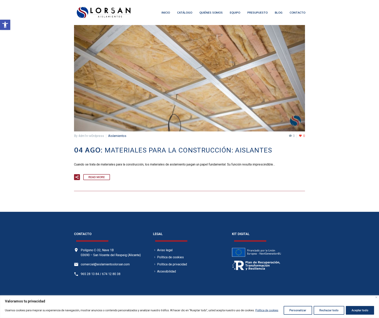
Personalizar (297, 310)
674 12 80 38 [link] (111, 274)
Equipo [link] (235, 12)
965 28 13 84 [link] (90, 274)
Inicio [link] (165, 12)
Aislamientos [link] (117, 136)
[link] (5, 25)
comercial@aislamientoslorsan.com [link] (105, 264)
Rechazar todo (329, 310)
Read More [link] (96, 177)
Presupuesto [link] (257, 12)
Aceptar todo (360, 310)
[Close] (376, 297)
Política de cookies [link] (266, 310)
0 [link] (294, 136)
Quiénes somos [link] (211, 12)
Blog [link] (278, 12)
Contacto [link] (297, 12)
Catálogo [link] (184, 12)
